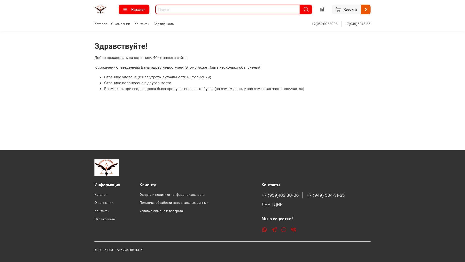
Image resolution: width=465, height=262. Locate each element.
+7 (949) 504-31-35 (326, 195)
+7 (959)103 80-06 (280, 195)
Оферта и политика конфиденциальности (172, 194)
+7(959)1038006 (325, 24)
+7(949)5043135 (358, 24)
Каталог (138, 9)
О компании (120, 24)
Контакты (141, 24)
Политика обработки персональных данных (174, 202)
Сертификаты (164, 24)
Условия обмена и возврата (161, 211)
